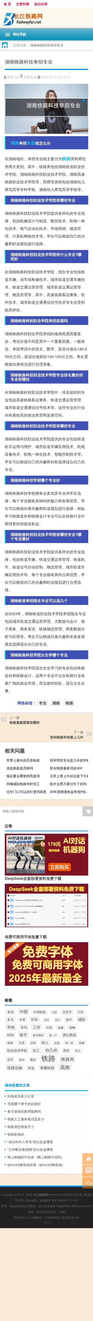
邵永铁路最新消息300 (66, 768)
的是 (57, 1043)
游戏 (10, 1043)
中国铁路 (39, 1012)
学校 (11, 1027)
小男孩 (46, 1222)
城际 (81, 1019)
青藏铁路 (47, 1067)
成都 (60, 1027)
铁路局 (67, 1059)
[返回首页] (87, 1158)
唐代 (69, 1019)
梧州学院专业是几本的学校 (70, 760)
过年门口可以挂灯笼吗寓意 (26, 791)
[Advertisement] (46, 1274)
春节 (23, 1034)
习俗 (54, 1012)
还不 (10, 1059)
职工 (36, 1050)
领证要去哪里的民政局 (23, 775)
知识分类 (40, 3)
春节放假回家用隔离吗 (24, 1111)
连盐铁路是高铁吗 (19, 768)
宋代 (24, 1027)
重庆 (33, 1059)
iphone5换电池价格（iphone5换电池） (36, 1164)
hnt (17, 77)
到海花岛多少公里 (20, 1096)
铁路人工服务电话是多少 (25, 1119)
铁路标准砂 (15, 1134)
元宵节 (67, 1012)
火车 (22, 1042)
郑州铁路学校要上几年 (66, 737)
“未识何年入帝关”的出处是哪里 (30, 1141)
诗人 (78, 1050)
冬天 (10, 1019)
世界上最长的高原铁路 (23, 760)
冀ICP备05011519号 (65, 1200)
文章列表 (22, 3)
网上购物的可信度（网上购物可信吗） (35, 1157)
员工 (57, 1020)
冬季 (22, 1019)
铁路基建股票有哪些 (25, 722)
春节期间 (38, 1035)
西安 (66, 1050)
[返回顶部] (87, 1182)
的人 (45, 1042)
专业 (31, 143)
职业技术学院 (17, 1050)
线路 (82, 1043)
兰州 (80, 1012)
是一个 (53, 1035)
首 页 (7, 3)
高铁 (65, 1067)
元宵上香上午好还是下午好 (70, 775)
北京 (46, 1020)
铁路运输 (14, 1067)
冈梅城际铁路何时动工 (23, 783)
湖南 (14, 143)
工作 (37, 1027)
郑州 (21, 1060)
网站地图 (31, 1200)
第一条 (69, 1043)
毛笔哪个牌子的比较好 (24, 1103)
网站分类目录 (73, 1194)
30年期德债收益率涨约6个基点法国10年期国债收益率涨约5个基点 (71, 791)
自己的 (51, 1050)
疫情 (33, 1043)
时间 (10, 1034)
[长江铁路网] (46, 18)
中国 (24, 1011)
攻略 (72, 1027)
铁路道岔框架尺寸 (20, 1126)
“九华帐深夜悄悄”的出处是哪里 (30, 1149)
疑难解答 (45, 1200)
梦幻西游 (69, 1034)
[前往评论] (87, 1170)
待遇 (49, 1027)
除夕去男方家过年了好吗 (68, 783)
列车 (34, 1019)
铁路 (66, 158)
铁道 (31, 1068)
